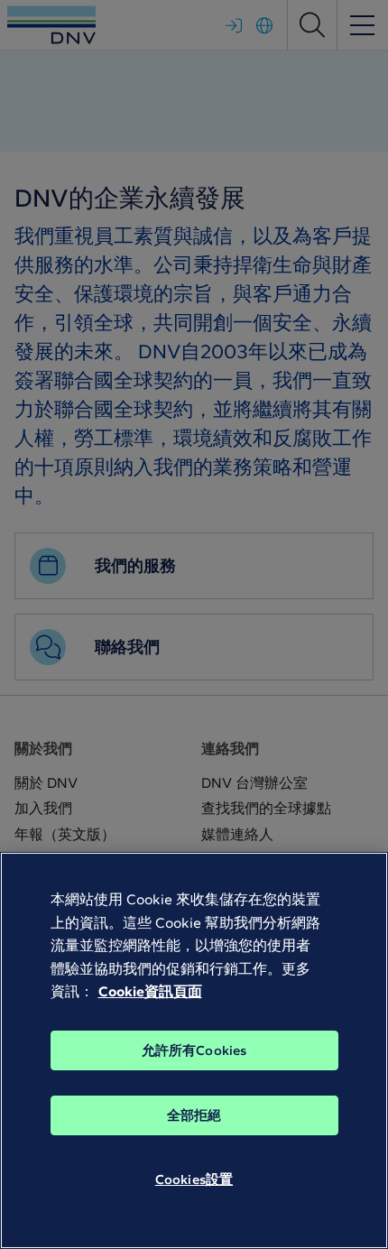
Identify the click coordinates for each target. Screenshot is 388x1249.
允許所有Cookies (194, 1050)
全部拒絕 (194, 1115)
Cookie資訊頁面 (150, 991)
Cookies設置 (194, 1179)
